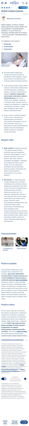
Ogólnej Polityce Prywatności (9, 369)
